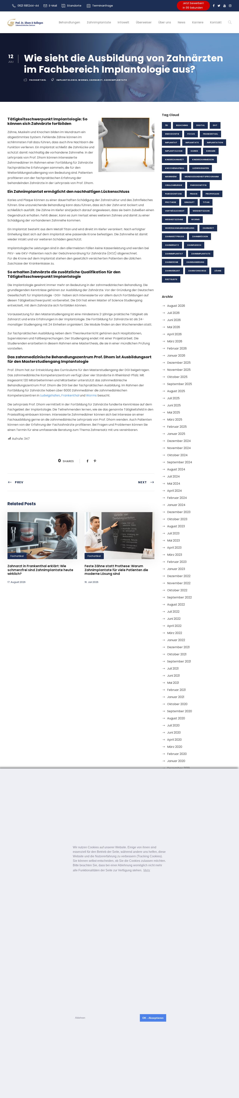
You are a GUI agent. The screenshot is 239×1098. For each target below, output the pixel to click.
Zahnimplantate (99, 22)
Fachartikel (37, 79)
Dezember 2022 (178, 576)
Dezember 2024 (179, 441)
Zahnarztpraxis (174, 236)
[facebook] (214, 6)
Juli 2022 (173, 611)
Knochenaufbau (174, 168)
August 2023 (176, 526)
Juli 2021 (173, 668)
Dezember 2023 (178, 512)
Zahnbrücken (200, 236)
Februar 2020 (177, 754)
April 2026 (174, 334)
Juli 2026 (173, 313)
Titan (206, 202)
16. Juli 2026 (91, 582)
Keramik (210, 150)
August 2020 (176, 718)
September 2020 (179, 711)
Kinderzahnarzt (174, 159)
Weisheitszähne (174, 219)
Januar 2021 (175, 697)
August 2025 (176, 391)
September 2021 (179, 661)
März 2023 (174, 555)
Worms (83, 79)
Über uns (164, 22)
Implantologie (66, 79)
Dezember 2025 (179, 363)
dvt (215, 125)
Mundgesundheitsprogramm (202, 176)
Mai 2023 (173, 540)
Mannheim (170, 176)
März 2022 (174, 633)
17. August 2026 (16, 582)
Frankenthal (70, 395)
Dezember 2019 (178, 768)
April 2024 (174, 491)
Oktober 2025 (177, 377)
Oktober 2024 (177, 455)
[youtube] (224, 6)
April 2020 (174, 739)
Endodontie (172, 133)
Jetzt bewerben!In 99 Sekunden (193, 5)
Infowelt (123, 22)
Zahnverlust (172, 270)
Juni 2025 (174, 405)
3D (166, 125)
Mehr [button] (146, 870)
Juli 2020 (173, 725)
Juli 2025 (173, 398)
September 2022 (179, 597)
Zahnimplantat (174, 253)
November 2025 (179, 370)
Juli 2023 (173, 533)
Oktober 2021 (177, 654)
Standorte (74, 5)
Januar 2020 (176, 761)
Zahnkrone (171, 262)
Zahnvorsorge (197, 270)
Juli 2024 (173, 476)
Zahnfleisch (194, 245)
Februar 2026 (177, 348)
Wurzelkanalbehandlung (179, 227)
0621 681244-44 (28, 5)
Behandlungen (69, 22)
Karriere (197, 22)
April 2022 (174, 626)
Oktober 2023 (177, 519)
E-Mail (53, 5)
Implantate (192, 142)
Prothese (170, 202)
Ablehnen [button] (80, 1017)
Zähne (217, 270)
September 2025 (179, 384)
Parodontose (173, 193)
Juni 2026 (174, 320)
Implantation (215, 142)
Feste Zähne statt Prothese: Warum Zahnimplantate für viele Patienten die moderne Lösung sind (116, 570)
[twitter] (219, 6)
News (181, 22)
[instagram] (230, 6)
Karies (194, 150)
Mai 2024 (173, 483)
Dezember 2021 (178, 647)
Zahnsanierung (195, 262)
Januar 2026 (176, 355)
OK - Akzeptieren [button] (153, 1017)
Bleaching (182, 125)
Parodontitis (198, 185)
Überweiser (144, 22)
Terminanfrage (102, 5)
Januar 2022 (176, 640)
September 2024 (179, 462)
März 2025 (174, 419)
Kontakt (216, 22)
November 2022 (178, 583)
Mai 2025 (173, 412)
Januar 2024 (176, 505)
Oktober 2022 (177, 590)
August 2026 (176, 306)
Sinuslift (189, 202)
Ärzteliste (171, 279)
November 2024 (179, 448)
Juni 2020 (174, 732)
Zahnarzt (96, 79)
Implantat (171, 142)
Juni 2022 (174, 619)
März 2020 (174, 747)
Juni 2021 (173, 675)
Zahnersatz (172, 245)
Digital (200, 125)
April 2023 (174, 547)
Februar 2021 (176, 690)
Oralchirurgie (173, 185)
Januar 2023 (176, 569)
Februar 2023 (177, 562)
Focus (191, 133)
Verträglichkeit (174, 210)
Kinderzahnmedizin (203, 159)
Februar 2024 (177, 498)
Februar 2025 (177, 427)
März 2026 (174, 341)
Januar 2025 (176, 434)
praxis (193, 193)
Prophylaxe (212, 193)
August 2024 (176, 469)
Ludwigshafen (50, 395)
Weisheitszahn (201, 210)
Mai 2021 (173, 683)
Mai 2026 (173, 327)
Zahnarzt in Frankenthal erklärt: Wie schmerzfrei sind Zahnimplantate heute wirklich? (40, 570)
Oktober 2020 (177, 704)
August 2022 (176, 604)
